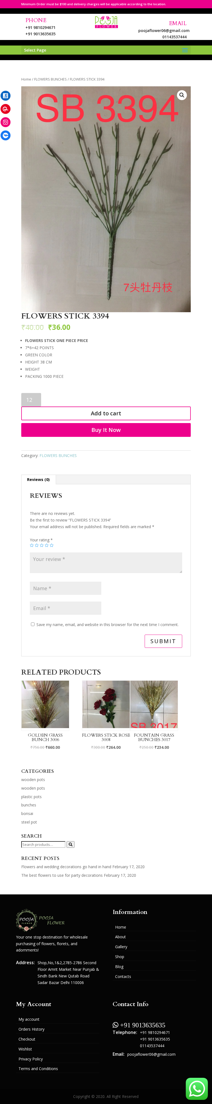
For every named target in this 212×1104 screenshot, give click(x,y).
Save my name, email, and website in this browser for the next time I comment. (107, 624)
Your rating (41, 539)
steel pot (29, 822)
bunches (28, 805)
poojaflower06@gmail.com (164, 30)
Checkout (26, 1039)
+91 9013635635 (40, 33)
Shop (119, 956)
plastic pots (31, 796)
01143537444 (174, 36)
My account (28, 1019)
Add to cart (106, 413)
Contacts (123, 976)
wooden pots (33, 779)
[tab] (38, 479)
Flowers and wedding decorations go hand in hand (66, 866)
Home (26, 79)
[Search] (71, 844)
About (120, 936)
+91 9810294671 (40, 27)
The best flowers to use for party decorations (62, 875)
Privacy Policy (30, 1059)
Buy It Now (106, 430)
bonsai (27, 813)
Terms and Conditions (38, 1068)
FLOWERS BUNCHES (50, 79)
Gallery (121, 946)
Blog (119, 966)
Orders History (31, 1029)
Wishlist (25, 1049)
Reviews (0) (38, 479)
